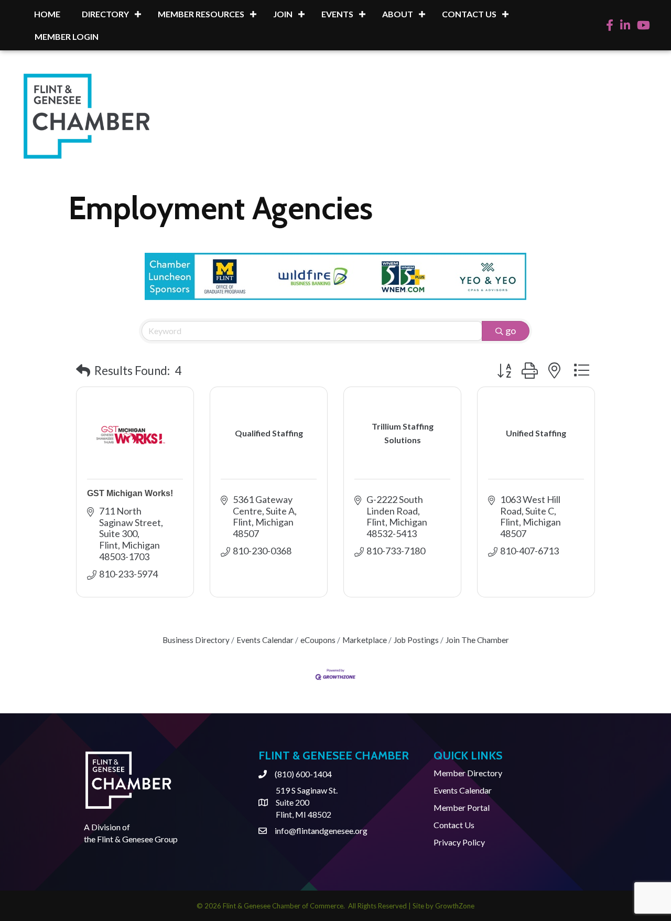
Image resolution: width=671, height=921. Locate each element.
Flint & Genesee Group (137, 839)
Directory (105, 14)
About (397, 14)
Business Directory (196, 640)
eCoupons (318, 640)
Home (47, 14)
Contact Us (469, 14)
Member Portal (462, 807)
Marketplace (364, 640)
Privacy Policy (459, 842)
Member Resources (201, 14)
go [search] (510, 330)
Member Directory (468, 773)
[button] (83, 370)
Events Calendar (265, 640)
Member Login (67, 36)
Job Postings (416, 640)
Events (337, 14)
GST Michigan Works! (130, 493)
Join (283, 14)
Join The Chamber (477, 640)
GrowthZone (454, 906)
